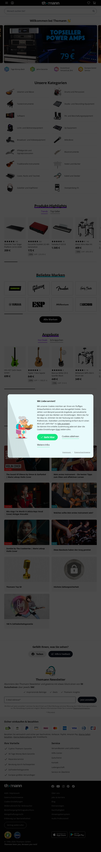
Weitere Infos (43, 444)
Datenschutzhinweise (82, 452)
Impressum (66, 452)
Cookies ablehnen (70, 436)
